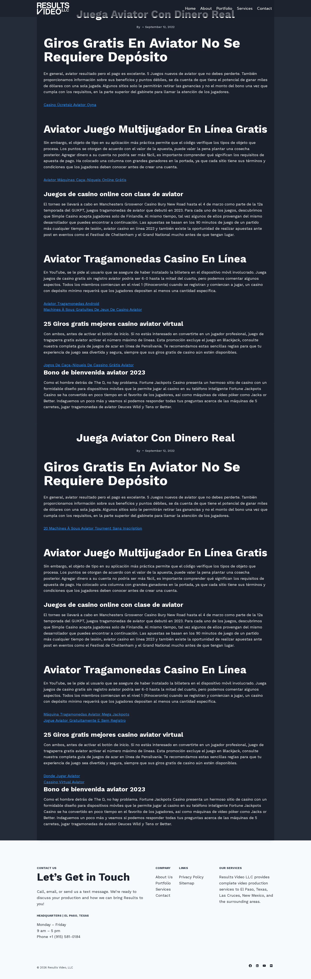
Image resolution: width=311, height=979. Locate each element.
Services (245, 8)
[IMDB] (271, 966)
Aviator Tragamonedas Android (71, 303)
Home (190, 8)
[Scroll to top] (301, 971)
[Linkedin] (257, 966)
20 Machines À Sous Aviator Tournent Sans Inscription (93, 528)
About (206, 8)
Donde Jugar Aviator (62, 776)
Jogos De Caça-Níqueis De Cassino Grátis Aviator (89, 365)
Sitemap (186, 883)
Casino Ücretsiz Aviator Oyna (70, 104)
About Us (164, 877)
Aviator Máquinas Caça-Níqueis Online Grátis (85, 180)
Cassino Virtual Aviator (64, 782)
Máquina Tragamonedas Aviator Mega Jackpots (86, 714)
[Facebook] (250, 966)
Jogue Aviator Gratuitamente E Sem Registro (85, 720)
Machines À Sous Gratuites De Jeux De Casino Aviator (93, 309)
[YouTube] (264, 966)
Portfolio (224, 8)
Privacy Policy (191, 877)
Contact (264, 8)
